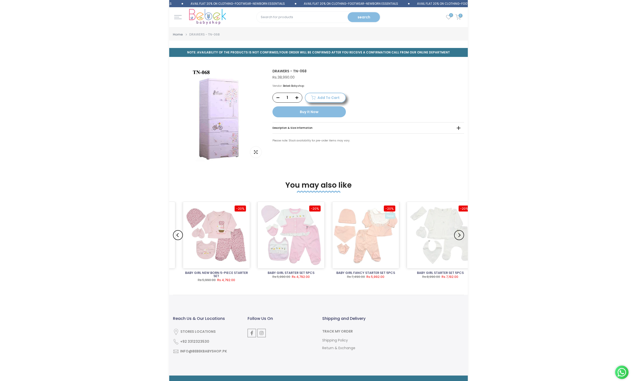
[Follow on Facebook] (252, 333)
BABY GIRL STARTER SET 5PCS (281, 272)
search (364, 17)
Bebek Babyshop (293, 86)
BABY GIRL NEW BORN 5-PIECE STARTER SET (207, 274)
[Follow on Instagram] (261, 333)
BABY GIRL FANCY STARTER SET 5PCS (356, 272)
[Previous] (178, 235)
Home (178, 34)
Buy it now (309, 111)
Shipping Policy (335, 340)
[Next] (459, 235)
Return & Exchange (338, 348)
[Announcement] (223, 3)
